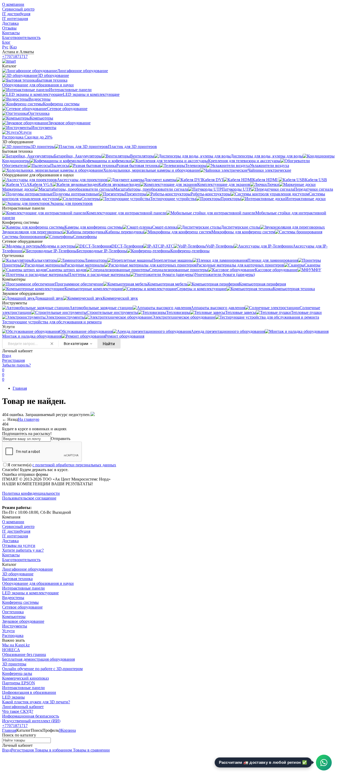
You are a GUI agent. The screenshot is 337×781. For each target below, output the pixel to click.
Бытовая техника (17, 578)
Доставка (10, 23)
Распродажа (12, 635)
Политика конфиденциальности (31, 493)
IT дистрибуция (16, 14)
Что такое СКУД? (17, 711)
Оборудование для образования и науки (38, 583)
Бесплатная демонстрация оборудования (38, 659)
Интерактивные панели (23, 588)
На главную (28, 419)
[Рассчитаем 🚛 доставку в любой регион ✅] (324, 762)
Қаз (13, 47)
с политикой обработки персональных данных (74, 465)
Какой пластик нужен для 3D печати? (36, 702)
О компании (13, 4)
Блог (6, 42)
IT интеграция (15, 18)
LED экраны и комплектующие (30, 593)
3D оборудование (17, 574)
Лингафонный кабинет (23, 706)
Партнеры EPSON (18, 683)
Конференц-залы (17, 673)
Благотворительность (21, 37)
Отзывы (9, 28)
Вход (6, 355)
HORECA (11, 649)
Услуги (8, 631)
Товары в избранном (53, 750)
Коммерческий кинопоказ (25, 678)
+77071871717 (15, 56)
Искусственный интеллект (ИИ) (31, 721)
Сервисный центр (18, 9)
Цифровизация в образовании (29, 692)
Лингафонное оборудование (27, 569)
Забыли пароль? (16, 365)
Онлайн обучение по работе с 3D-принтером (42, 668)
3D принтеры (14, 664)
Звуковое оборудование (23, 621)
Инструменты (14, 626)
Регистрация (13, 360)
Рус (5, 47)
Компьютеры (14, 616)
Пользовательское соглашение (29, 498)
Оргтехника (13, 612)
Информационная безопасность (30, 716)
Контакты (11, 33)
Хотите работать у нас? (23, 550)
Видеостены (13, 597)
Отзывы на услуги (18, 545)
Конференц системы (20, 602)
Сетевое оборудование (22, 607)
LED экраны (13, 697)
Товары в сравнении (91, 750)
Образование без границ (24, 654)
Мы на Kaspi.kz (16, 645)
